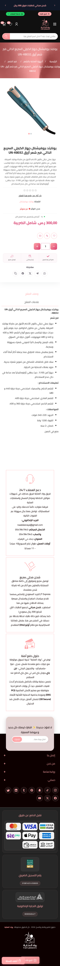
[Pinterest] (32, 790)
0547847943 (21, 529)
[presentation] (3, 112)
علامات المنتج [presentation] (31, 302)
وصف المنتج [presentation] (31, 293)
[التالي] (5, 5)
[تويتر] (47, 798)
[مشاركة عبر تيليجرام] (37, 273)
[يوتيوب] (39, 798)
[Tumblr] (24, 790)
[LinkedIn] (16, 790)
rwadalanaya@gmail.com (30, 525)
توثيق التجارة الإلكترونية (30, 906)
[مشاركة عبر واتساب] (44, 273)
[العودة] (54, 5)
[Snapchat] (39, 790)
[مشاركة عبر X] (30, 273)
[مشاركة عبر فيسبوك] (23, 273)
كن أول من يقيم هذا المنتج (30, 195)
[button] (31, 133)
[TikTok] (47, 790)
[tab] (30, 294)
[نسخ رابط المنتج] (15, 273)
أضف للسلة (11, 961)
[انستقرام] (55, 790)
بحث (6, 36)
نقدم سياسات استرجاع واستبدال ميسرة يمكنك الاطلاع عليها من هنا (30, 600)
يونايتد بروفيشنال (27, 201)
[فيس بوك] (55, 798)
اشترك (17, 739)
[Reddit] (8, 790)
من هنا (28, 620)
